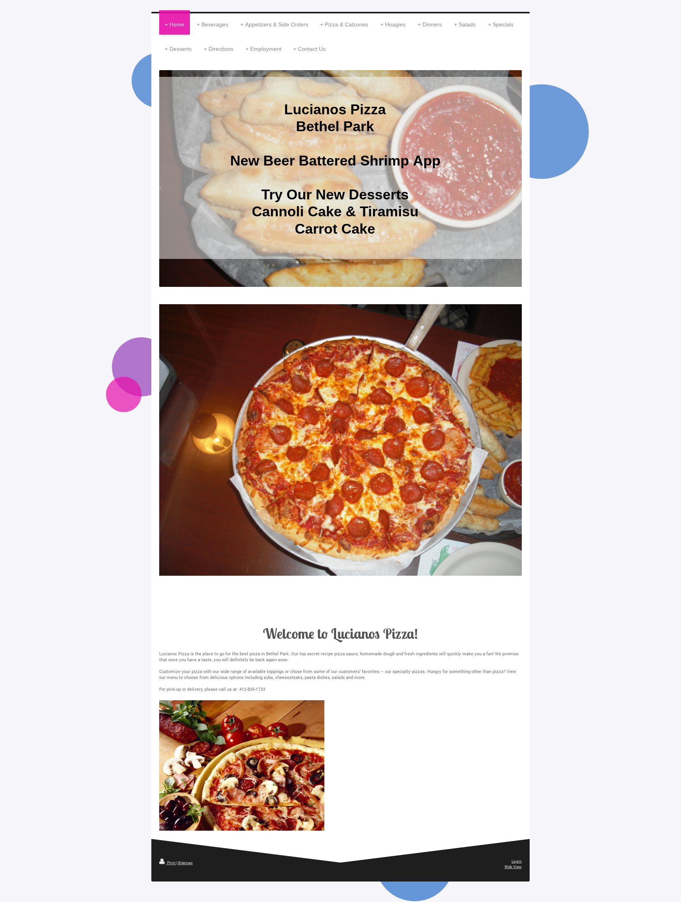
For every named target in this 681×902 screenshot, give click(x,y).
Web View (513, 866)
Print (171, 862)
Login (517, 861)
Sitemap (185, 862)
